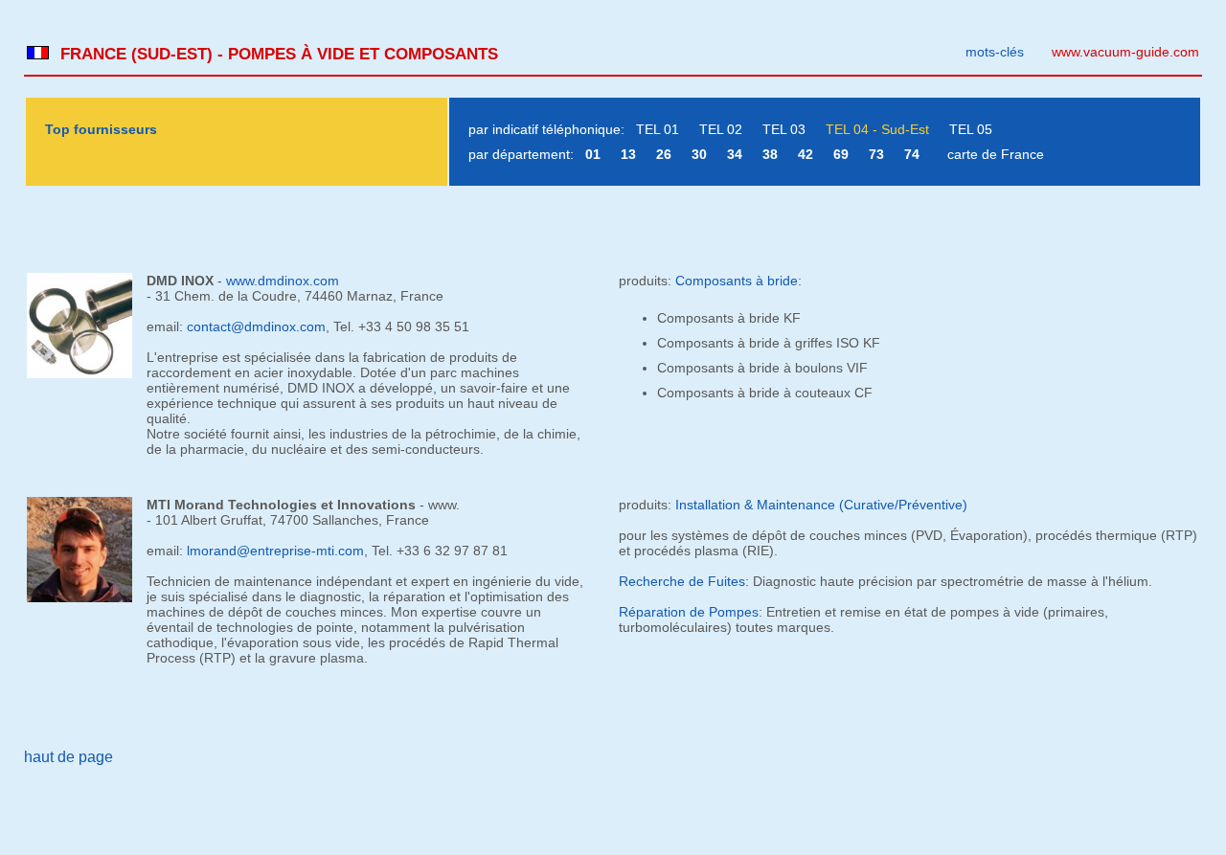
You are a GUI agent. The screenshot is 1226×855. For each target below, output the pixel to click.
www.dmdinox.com (282, 280)
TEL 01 (657, 129)
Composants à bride (736, 280)
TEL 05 (970, 129)
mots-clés (994, 51)
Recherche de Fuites (682, 581)
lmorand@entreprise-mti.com (275, 550)
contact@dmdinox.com (256, 326)
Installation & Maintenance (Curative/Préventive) (821, 504)
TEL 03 (784, 129)
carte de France (995, 154)
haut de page (68, 757)
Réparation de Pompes (689, 611)
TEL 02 (720, 129)
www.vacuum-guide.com (1125, 51)
